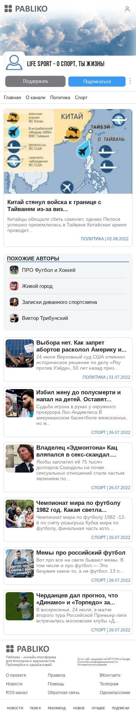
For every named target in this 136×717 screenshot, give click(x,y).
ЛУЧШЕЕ (98, 708)
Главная (12, 97)
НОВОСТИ (15, 708)
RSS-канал (17, 692)
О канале (35, 97)
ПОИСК (35, 708)
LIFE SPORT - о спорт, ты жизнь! (66, 64)
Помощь (56, 684)
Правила (56, 675)
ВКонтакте (110, 675)
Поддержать (35, 81)
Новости (14, 684)
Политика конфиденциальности (97, 661)
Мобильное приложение (101, 649)
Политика (60, 97)
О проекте (16, 675)
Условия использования (92, 664)
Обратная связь (64, 692)
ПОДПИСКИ (120, 708)
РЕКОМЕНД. (57, 708)
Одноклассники (115, 692)
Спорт (81, 97)
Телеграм (109, 684)
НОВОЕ (79, 708)
